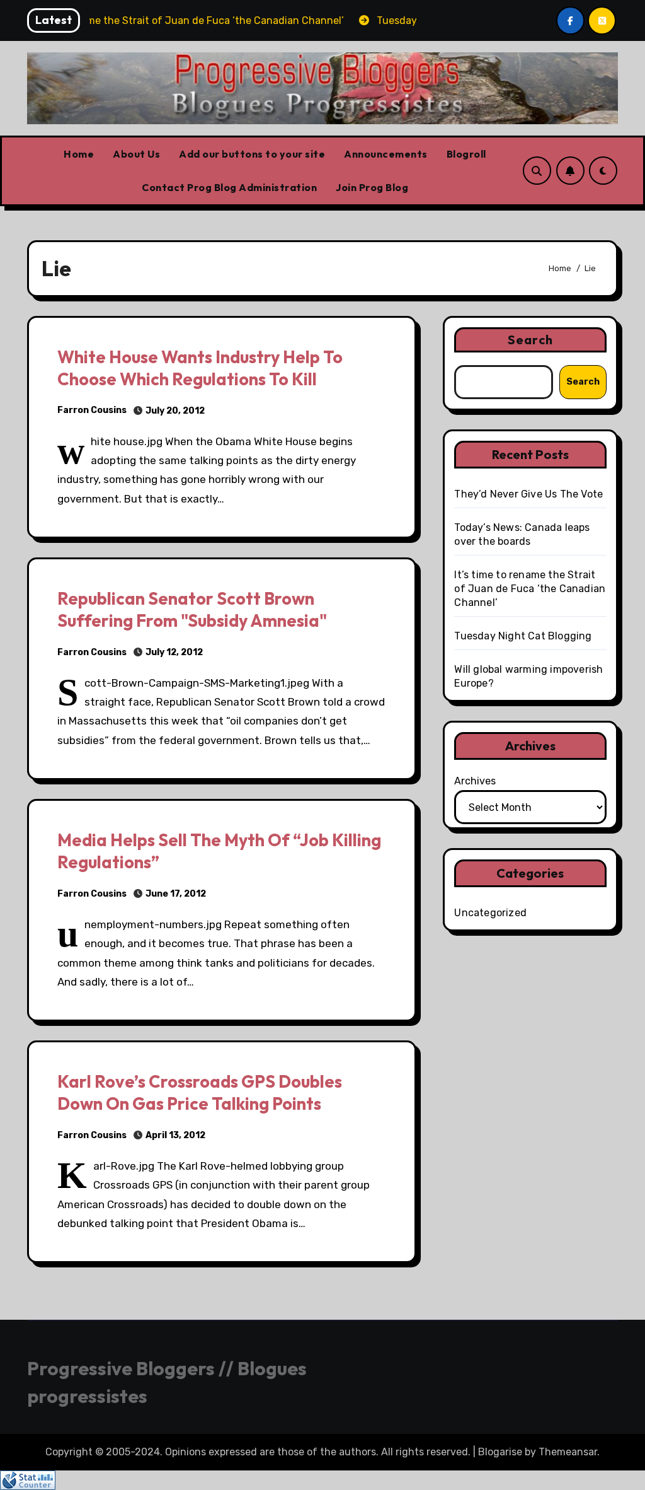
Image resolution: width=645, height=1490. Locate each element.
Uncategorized (490, 913)
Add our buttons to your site (252, 154)
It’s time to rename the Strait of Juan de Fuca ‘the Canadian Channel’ (529, 588)
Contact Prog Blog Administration (229, 187)
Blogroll (466, 154)
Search (530, 339)
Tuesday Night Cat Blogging (522, 636)
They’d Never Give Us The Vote (528, 494)
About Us (136, 154)
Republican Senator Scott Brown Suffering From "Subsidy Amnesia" (192, 609)
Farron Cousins (92, 410)
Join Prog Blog (372, 187)
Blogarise (500, 1452)
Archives (475, 781)
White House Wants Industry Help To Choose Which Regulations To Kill (200, 368)
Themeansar (568, 1452)
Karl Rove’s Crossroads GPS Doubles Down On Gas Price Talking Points (199, 1092)
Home (79, 154)
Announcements (386, 154)
